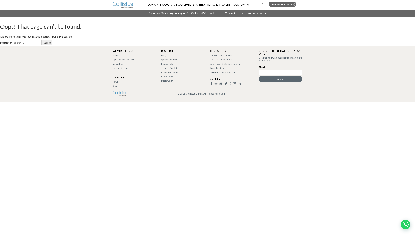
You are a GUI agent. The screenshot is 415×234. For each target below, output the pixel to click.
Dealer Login (167, 80)
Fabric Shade (167, 76)
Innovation (118, 64)
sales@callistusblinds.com (229, 64)
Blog (115, 86)
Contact (246, 4)
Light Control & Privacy (123, 59)
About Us (117, 55)
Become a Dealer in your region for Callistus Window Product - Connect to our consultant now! (206, 13)
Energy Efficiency (120, 68)
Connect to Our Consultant (223, 72)
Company (153, 4)
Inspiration (213, 4)
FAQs (163, 55)
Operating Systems (170, 72)
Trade (235, 4)
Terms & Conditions (170, 68)
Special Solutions (184, 4)
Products (166, 4)
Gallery (200, 4)
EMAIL (262, 67)
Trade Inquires (217, 68)
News (115, 81)
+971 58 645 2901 (225, 59)
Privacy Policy (167, 64)
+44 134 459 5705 (223, 55)
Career (226, 4)
